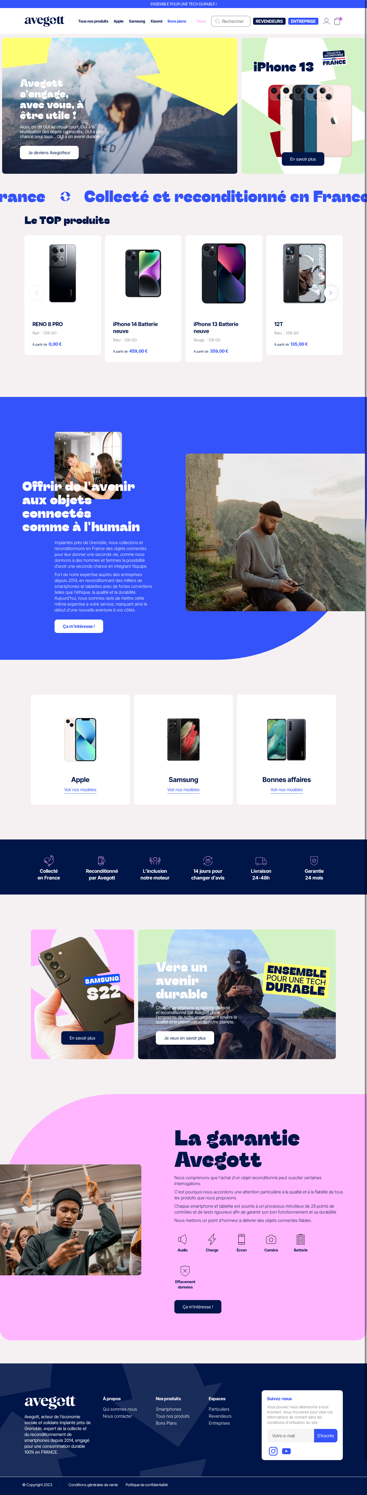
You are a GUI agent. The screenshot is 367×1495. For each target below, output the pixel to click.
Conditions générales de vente (93, 1484)
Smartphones (168, 1409)
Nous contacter (117, 1416)
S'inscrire (325, 1435)
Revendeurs (269, 21)
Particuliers (219, 1409)
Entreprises (219, 1423)
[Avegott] (44, 21)
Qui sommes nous (120, 1409)
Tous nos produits (173, 1416)
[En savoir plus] (303, 105)
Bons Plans (166, 1423)
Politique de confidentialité (147, 1484)
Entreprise (303, 21)
